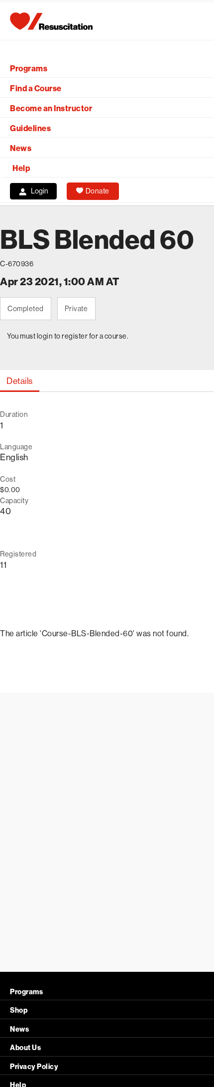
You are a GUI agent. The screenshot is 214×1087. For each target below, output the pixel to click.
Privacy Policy (34, 1067)
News (20, 148)
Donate (97, 191)
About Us (25, 1048)
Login (39, 191)
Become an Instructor (51, 108)
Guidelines (30, 128)
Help (21, 168)
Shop (18, 1010)
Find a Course (36, 88)
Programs (28, 68)
